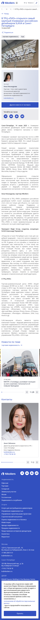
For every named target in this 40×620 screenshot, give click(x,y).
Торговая (4, 486)
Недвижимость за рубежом (11, 500)
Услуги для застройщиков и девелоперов (16, 508)
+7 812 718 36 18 (7, 568)
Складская (5, 489)
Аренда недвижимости (10, 525)
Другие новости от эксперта (20, 105)
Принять (20, 613)
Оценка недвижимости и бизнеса (14, 520)
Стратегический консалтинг (11, 517)
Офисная (4, 483)
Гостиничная (6, 497)
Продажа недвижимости (10, 528)
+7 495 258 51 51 (7, 553)
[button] (25, 3)
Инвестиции (6, 522)
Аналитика (5, 534)
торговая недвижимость (10, 36)
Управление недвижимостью (12, 511)
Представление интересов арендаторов (16, 531)
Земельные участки (8, 492)
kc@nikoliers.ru (8, 98)
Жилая (3, 494)
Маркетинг (5, 537)
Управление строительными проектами (16, 514)
